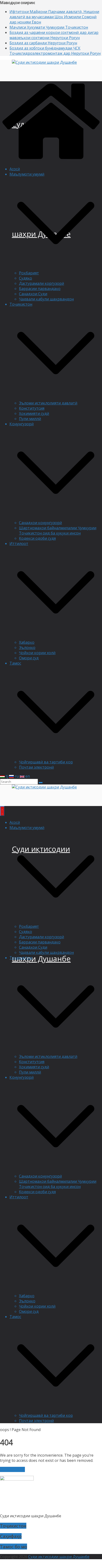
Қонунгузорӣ (21, 423)
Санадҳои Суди (33, 293)
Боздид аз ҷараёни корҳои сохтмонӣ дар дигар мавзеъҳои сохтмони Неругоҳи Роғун (53, 35)
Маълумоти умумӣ (26, 174)
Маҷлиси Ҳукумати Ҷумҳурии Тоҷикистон (48, 27)
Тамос (15, 663)
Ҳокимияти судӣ (34, 413)
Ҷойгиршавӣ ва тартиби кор (46, 762)
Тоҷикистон (20, 304)
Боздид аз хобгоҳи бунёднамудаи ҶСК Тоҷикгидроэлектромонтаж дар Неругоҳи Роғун (55, 50)
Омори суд (29, 658)
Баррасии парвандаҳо (39, 288)
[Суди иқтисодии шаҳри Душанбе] (51, 160)
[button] (55, 267)
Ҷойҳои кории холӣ (37, 652)
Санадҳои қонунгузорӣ (40, 522)
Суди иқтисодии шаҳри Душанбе (58, 1556)
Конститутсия (31, 408)
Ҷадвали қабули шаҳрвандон (46, 299)
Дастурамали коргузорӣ (41, 283)
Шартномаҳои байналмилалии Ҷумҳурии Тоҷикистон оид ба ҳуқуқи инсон (57, 530)
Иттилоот (18, 543)
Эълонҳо (27, 647)
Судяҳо (25, 278)
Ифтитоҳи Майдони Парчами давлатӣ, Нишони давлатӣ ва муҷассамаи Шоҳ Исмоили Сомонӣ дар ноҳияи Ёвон (54, 17)
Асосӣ (14, 169)
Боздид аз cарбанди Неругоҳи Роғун (43, 42)
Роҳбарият (29, 273)
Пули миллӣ (30, 418)
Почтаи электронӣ (36, 767)
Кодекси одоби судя (37, 538)
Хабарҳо (26, 642)
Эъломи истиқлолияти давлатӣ (48, 403)
